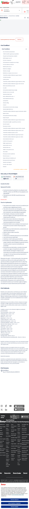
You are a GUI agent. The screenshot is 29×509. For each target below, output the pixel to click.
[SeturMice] (7, 473)
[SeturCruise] (17, 473)
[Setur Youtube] (11, 407)
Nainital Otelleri (6, 7)
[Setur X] (2, 411)
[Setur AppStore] (20, 407)
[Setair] (25, 473)
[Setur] (5, 3)
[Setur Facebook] (6, 407)
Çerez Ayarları (3, 455)
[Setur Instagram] (2, 407)
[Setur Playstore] (20, 410)
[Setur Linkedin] (6, 411)
